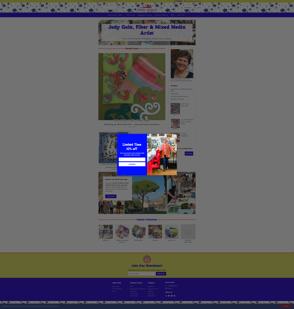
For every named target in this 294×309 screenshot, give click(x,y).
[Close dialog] (175, 135)
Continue (132, 164)
